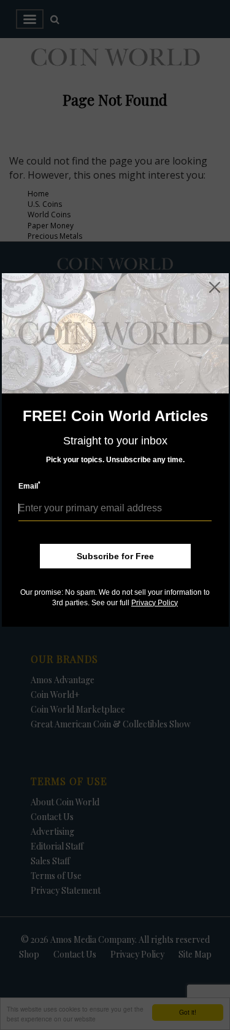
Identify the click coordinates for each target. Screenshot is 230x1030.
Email (29, 485)
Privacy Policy (154, 602)
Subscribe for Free (115, 556)
